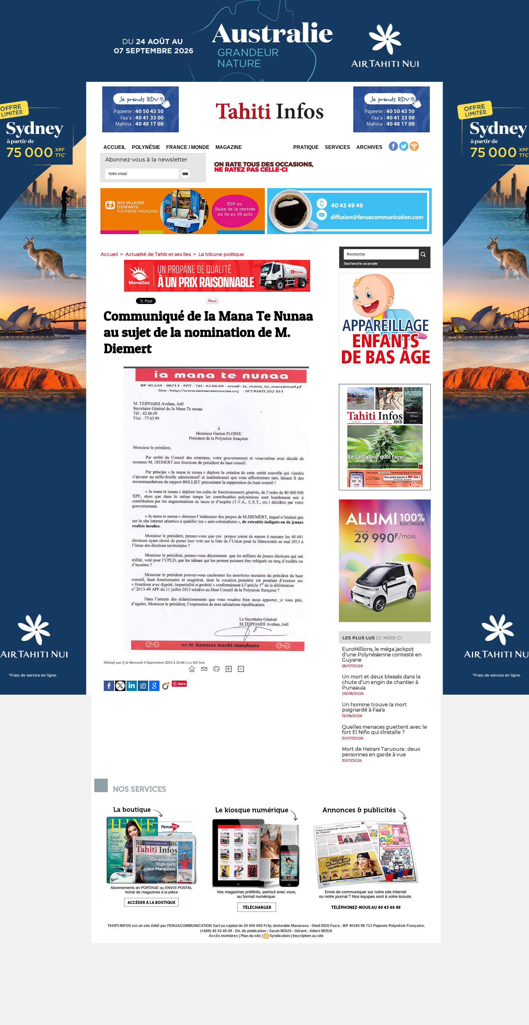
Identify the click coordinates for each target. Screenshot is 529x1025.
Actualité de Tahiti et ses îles (158, 254)
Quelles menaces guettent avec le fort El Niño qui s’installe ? (384, 729)
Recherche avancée (360, 263)
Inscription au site (308, 936)
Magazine (229, 147)
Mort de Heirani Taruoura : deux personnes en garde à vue (381, 751)
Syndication (279, 936)
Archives (369, 147)
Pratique (306, 147)
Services (337, 147)
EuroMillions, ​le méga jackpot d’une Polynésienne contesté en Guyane (382, 654)
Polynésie (146, 147)
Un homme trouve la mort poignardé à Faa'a (374, 707)
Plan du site (251, 936)
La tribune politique (221, 254)
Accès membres (223, 936)
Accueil (114, 147)
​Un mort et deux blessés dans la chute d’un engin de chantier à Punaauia (381, 682)
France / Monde (187, 147)
